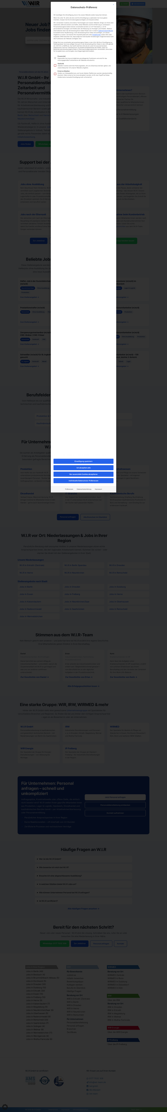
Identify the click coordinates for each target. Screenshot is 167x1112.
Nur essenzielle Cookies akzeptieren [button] (83, 474)
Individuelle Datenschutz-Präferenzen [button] (83, 481)
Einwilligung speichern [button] (83, 461)
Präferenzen (69, 489)
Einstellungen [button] (96, 34)
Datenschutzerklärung (105, 31)
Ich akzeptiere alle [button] (84, 468)
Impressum (98, 489)
